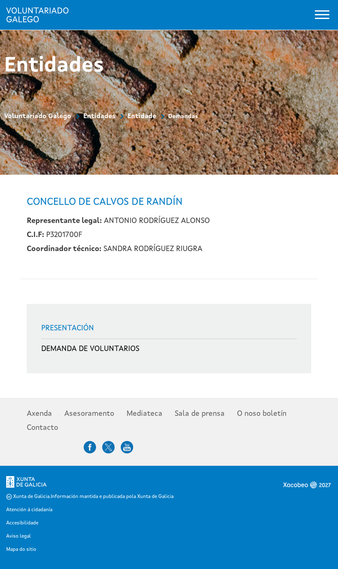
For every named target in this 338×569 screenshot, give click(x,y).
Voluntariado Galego (37, 116)
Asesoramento (89, 413)
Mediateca (144, 413)
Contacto (42, 427)
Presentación (67, 328)
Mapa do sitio (21, 549)
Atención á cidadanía (29, 509)
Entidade (141, 116)
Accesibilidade (22, 523)
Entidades (99, 116)
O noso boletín (261, 413)
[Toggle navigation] (322, 14)
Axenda (39, 413)
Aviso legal (18, 536)
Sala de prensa (200, 413)
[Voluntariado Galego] (40, 14)
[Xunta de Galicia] (26, 485)
